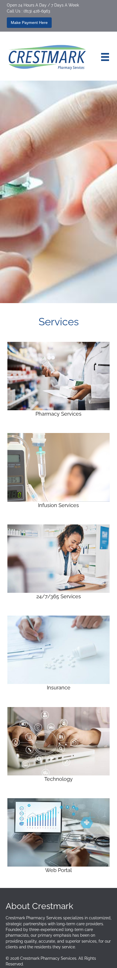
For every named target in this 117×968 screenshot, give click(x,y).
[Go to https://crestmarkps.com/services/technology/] (58, 745)
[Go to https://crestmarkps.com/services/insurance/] (58, 654)
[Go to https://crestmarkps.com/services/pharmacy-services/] (58, 380)
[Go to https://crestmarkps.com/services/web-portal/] (58, 837)
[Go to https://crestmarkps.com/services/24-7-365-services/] (58, 563)
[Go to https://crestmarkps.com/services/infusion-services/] (58, 472)
